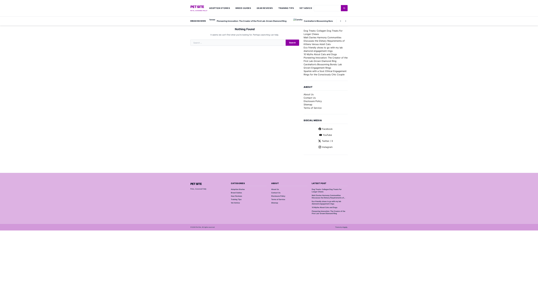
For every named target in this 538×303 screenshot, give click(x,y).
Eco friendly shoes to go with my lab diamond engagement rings (326, 202)
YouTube (327, 135)
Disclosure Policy (313, 101)
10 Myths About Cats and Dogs (320, 54)
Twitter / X (327, 141)
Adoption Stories (219, 8)
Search (292, 42)
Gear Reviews (265, 8)
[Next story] (346, 21)
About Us (309, 94)
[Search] (344, 8)
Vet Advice (305, 8)
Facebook (327, 129)
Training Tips (286, 8)
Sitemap (308, 104)
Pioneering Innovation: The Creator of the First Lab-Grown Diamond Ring (328, 212)
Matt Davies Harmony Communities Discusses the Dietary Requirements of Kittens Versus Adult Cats (324, 41)
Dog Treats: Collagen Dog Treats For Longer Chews (327, 190)
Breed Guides (243, 8)
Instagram (327, 147)
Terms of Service (313, 107)
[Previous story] (341, 21)
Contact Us (310, 97)
